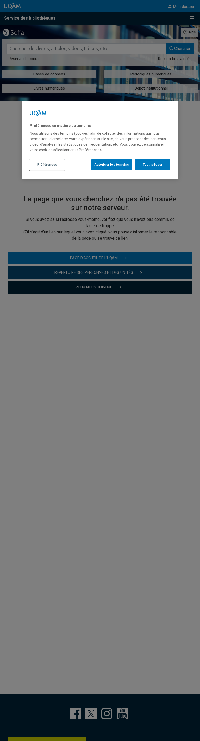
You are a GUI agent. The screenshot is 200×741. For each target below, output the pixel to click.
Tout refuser (152, 165)
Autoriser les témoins (111, 165)
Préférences (47, 165)
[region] (100, 140)
